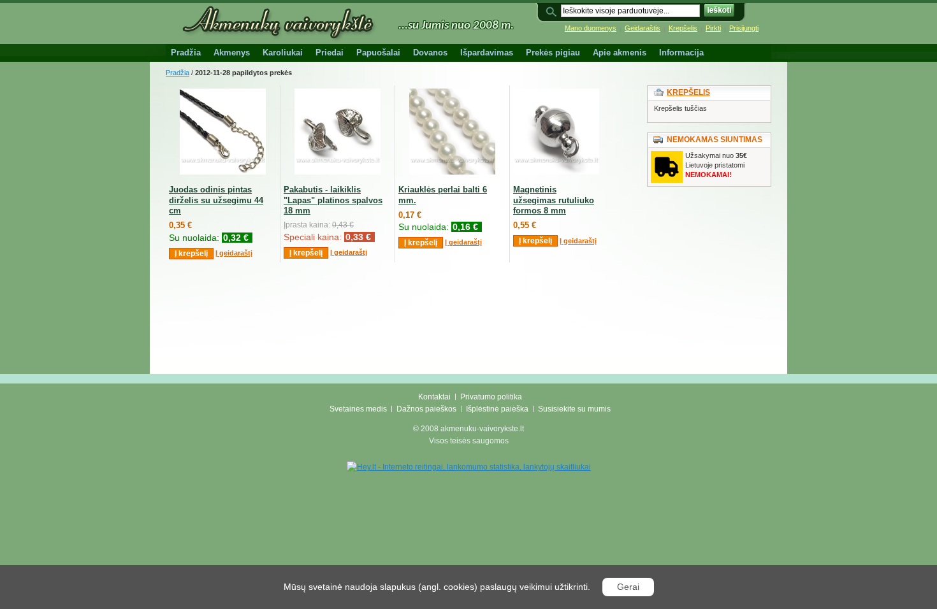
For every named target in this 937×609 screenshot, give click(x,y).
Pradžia (177, 72)
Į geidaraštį (233, 253)
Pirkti (713, 28)
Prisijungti (744, 28)
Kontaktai (434, 396)
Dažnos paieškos (426, 409)
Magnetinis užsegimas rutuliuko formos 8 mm (553, 200)
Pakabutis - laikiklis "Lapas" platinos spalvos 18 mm (333, 200)
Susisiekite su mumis (574, 409)
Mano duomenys (590, 28)
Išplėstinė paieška (497, 409)
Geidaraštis (642, 28)
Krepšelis (683, 28)
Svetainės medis (358, 409)
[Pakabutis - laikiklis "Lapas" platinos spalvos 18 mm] (337, 172)
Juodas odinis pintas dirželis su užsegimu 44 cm (216, 200)
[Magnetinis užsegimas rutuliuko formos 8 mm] (556, 172)
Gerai (628, 587)
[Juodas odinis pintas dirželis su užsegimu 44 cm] (223, 172)
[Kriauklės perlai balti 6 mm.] (452, 172)
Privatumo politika (491, 396)
